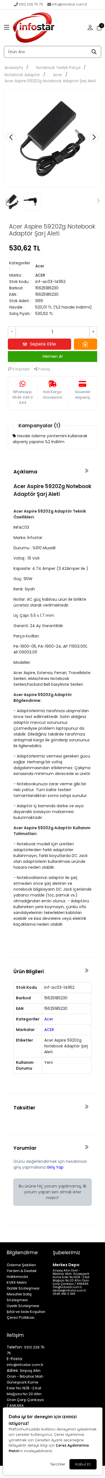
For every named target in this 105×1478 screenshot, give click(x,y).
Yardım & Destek (22, 1270)
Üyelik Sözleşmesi (23, 1305)
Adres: (12, 1370)
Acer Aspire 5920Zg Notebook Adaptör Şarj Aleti (50, 81)
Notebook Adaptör (22, 75)
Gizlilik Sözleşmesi (23, 1288)
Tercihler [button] (57, 1464)
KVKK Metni (17, 1282)
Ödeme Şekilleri (21, 1265)
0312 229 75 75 (31, 4)
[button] (7, 28)
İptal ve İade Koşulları (26, 1311)
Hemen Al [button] (52, 356)
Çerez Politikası (20, 1317)
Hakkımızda (17, 1276)
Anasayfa (13, 67)
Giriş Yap (55, 1167)
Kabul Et (83, 1464)
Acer (57, 75)
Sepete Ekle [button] (43, 344)
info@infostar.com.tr (69, 4)
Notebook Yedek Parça (58, 67)
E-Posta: (15, 1359)
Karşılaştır (20, 369)
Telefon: (15, 1347)
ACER (40, 275)
